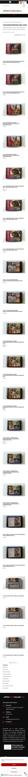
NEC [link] (4, 669)
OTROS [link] (4, 678)
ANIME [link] (4, 667)
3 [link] (13, 662)
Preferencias (14, 772)
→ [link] (17, 662)
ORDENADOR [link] (6, 676)
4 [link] (15, 662)
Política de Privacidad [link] (17, 775)
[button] (14, 15)
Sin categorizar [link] (6, 685)
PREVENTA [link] (5, 681)
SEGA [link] (4, 683)
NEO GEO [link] (5, 671)
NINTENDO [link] (5, 674)
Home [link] (4, 22)
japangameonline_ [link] (10, 724)
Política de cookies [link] (9, 775)
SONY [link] (4, 688)
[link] (12, 12)
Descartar (14, 768)
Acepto (14, 764)
